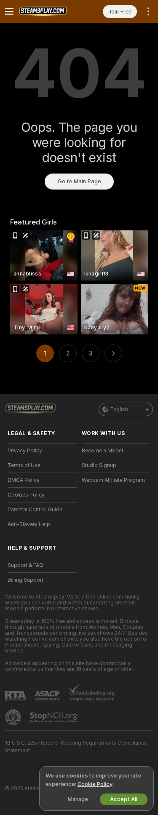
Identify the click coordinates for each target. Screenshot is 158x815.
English (119, 409)
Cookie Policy (95, 784)
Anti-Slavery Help (29, 524)
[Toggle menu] (9, 11)
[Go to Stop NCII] (54, 717)
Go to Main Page (79, 181)
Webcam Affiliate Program (113, 480)
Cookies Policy (26, 495)
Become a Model (102, 451)
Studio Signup (99, 465)
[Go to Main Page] (49, 11)
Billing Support (25, 580)
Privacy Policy (25, 451)
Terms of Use (24, 465)
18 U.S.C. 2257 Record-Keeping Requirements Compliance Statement (76, 747)
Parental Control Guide (35, 510)
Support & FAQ (25, 565)
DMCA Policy (24, 480)
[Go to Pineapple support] (14, 717)
